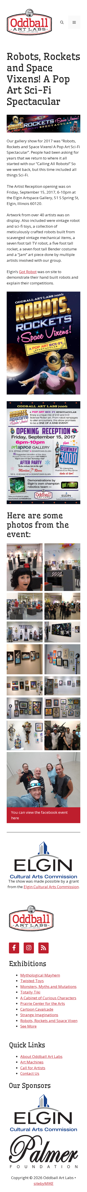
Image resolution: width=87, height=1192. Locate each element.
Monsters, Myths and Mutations (48, 986)
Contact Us (29, 1073)
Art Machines (32, 1062)
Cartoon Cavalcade (36, 1009)
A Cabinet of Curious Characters (48, 997)
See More (28, 1026)
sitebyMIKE (44, 1183)
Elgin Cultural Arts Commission (51, 886)
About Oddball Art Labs (41, 1056)
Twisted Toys (32, 980)
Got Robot (28, 271)
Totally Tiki (30, 992)
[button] (62, 22)
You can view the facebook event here (39, 815)
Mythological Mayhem (40, 975)
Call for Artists (32, 1067)
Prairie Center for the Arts (42, 1003)
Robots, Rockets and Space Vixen (48, 1020)
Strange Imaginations (39, 1014)
